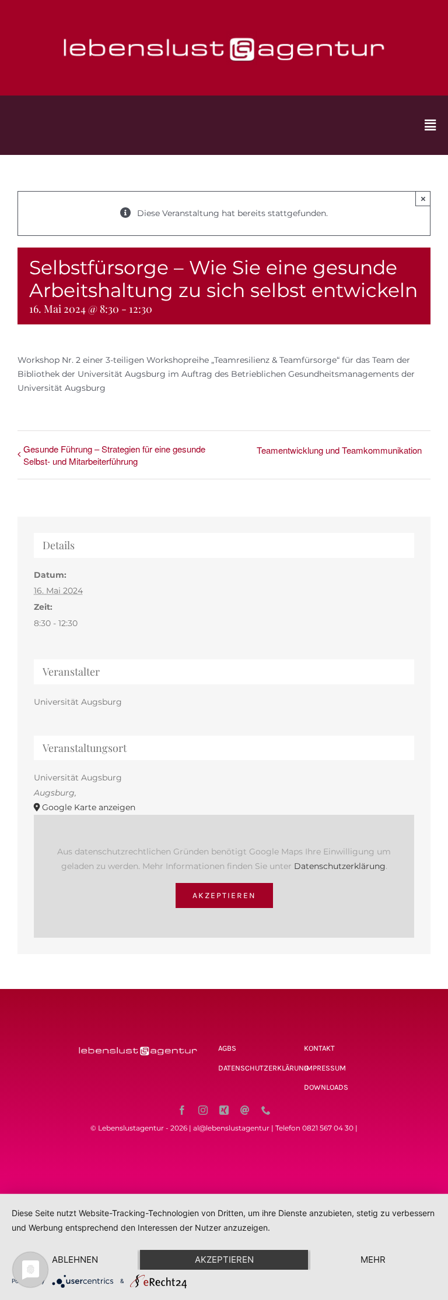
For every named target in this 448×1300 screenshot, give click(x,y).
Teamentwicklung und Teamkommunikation (339, 450)
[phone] (266, 1110)
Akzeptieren (224, 895)
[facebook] (182, 1110)
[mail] (245, 1110)
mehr (373, 1259)
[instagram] (203, 1110)
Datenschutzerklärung (340, 866)
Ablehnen (75, 1259)
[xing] (224, 1110)
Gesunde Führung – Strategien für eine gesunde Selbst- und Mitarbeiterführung (114, 455)
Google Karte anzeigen (88, 807)
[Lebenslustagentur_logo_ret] (224, 27)
